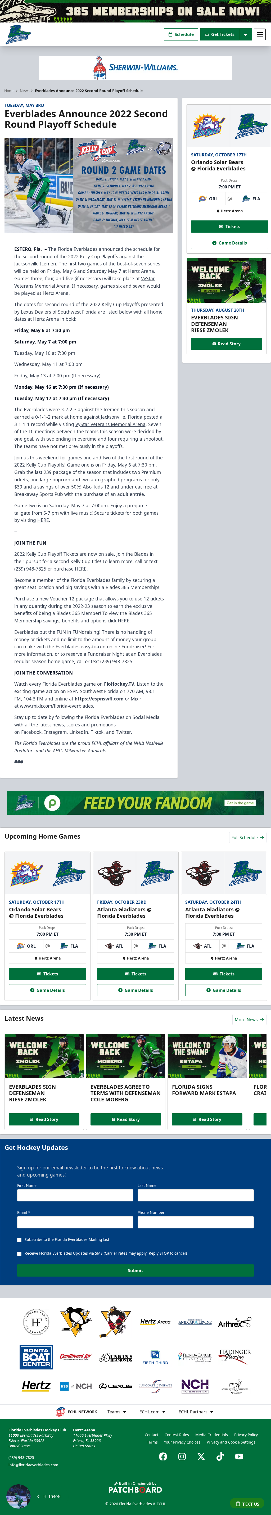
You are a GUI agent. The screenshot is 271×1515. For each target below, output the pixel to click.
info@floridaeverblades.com (33, 1464)
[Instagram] (182, 1456)
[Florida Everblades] (18, 34)
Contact (151, 1434)
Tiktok (96, 732)
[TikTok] (220, 1456)
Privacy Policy (246, 1434)
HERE (43, 520)
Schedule (184, 34)
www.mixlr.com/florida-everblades (56, 706)
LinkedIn (78, 732)
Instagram (55, 732)
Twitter (123, 732)
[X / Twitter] (201, 1456)
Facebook (31, 732)
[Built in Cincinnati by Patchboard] (135, 1487)
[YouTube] (239, 1456)
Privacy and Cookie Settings (231, 1442)
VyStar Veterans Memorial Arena (110, 424)
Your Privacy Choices (182, 1442)
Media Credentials (211, 1434)
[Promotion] (135, 11)
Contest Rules (177, 1434)
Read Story (229, 344)
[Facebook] (163, 1456)
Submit (135, 1270)
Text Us (250, 1504)
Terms (152, 1442)
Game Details (233, 243)
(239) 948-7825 (21, 1457)
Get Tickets (222, 34)
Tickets (232, 226)
